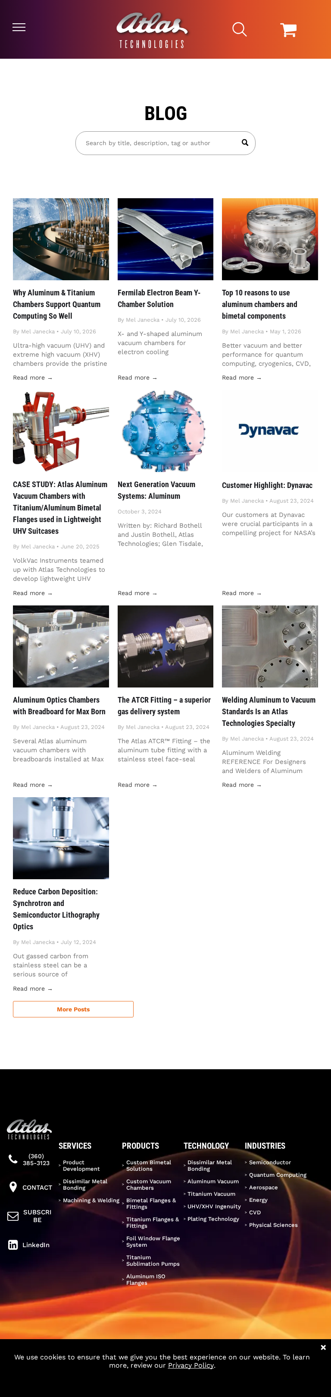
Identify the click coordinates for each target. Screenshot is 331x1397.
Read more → (33, 377)
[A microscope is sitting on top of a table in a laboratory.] (61, 838)
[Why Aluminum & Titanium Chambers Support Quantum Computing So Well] (61, 239)
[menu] (19, 27)
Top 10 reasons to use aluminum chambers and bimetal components (259, 304)
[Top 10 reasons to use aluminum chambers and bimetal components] (270, 239)
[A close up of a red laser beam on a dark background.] (166, 239)
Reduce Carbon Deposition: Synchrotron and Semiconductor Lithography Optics (56, 909)
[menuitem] (90, 1165)
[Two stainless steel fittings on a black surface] (166, 646)
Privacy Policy (191, 1365)
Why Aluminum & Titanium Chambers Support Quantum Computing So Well (56, 304)
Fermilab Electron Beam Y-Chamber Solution (159, 298)
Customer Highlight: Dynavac (267, 485)
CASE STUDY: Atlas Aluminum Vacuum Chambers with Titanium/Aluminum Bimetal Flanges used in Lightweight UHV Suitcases (60, 507)
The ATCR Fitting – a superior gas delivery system (164, 705)
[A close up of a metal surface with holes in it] (270, 646)
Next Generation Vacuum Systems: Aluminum (156, 490)
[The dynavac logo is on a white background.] (270, 431)
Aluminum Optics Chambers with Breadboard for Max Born (59, 705)
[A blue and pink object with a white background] (166, 431)
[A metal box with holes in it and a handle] (61, 646)
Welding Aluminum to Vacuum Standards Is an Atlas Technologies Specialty (268, 711)
